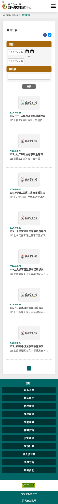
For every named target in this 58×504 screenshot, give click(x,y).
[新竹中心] (29, 6)
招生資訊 (29, 406)
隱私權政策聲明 (29, 493)
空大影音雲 (29, 454)
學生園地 (29, 414)
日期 (11, 44)
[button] (53, 6)
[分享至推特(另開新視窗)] (50, 35)
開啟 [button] (28, 383)
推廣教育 (29, 430)
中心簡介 (29, 398)
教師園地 (29, 438)
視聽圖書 (29, 422)
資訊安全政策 (29, 500)
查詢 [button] (29, 86)
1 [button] (29, 368)
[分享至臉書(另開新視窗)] (45, 35)
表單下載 (29, 462)
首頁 (8, 15)
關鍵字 (12, 69)
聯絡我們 (29, 470)
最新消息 (16, 15)
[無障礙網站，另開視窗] (28, 485)
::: (3, 1)
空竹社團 (29, 446)
